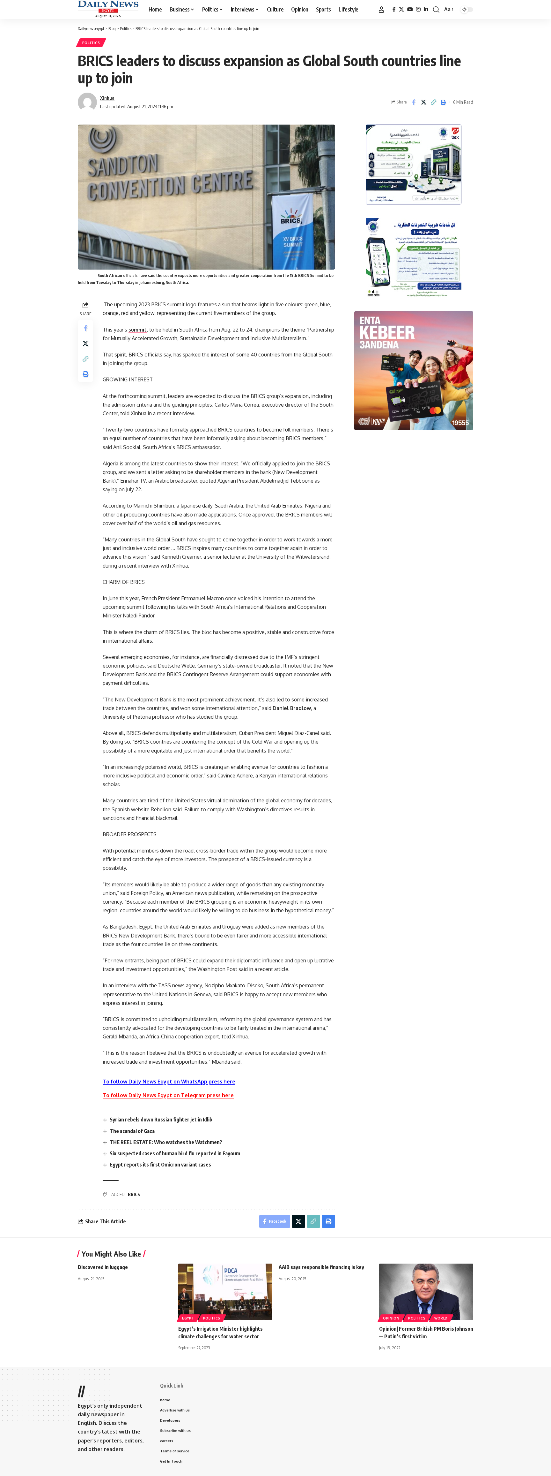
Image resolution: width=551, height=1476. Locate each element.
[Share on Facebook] (413, 102)
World (441, 1318)
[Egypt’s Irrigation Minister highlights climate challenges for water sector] (225, 1292)
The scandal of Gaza (132, 1131)
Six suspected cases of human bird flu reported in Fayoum (175, 1153)
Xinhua (107, 98)
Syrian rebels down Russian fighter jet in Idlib (161, 1119)
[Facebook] (394, 9)
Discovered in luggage (103, 1267)
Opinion (391, 1318)
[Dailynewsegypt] (108, 7)
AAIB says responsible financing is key (321, 1267)
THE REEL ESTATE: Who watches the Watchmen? (166, 1142)
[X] (401, 9)
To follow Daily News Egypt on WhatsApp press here (169, 1081)
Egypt (188, 1318)
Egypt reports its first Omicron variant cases (160, 1164)
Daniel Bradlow (292, 708)
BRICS (134, 1194)
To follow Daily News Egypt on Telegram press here (168, 1095)
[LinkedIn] (426, 9)
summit (138, 329)
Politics (91, 42)
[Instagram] (418, 9)
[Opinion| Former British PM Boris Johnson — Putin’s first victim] (426, 1292)
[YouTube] (410, 9)
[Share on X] (423, 102)
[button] (381, 9)
